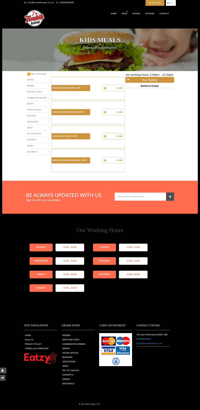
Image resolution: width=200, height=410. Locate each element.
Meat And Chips (34, 92)
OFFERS (136, 14)
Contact (164, 14)
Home (114, 14)
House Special (34, 110)
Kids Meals (32, 152)
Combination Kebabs (37, 98)
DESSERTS (67, 375)
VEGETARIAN (68, 361)
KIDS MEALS (68, 383)
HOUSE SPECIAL (70, 353)
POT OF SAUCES (70, 370)
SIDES (65, 366)
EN (169, 3)
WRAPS (66, 348)
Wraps (30, 104)
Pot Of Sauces (34, 134)
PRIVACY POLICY (33, 344)
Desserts (32, 140)
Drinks (30, 146)
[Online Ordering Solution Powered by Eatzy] (40, 358)
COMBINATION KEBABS (73, 344)
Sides (29, 128)
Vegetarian (32, 122)
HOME (28, 335)
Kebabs (30, 86)
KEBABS (66, 335)
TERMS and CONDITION (36, 348)
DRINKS (66, 379)
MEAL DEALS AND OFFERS (36, 77)
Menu (125, 14)
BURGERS (67, 357)
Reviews (149, 14)
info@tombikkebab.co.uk (41, 2)
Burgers (31, 116)
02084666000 (67, 2)
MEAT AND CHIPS (70, 339)
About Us (29, 339)
